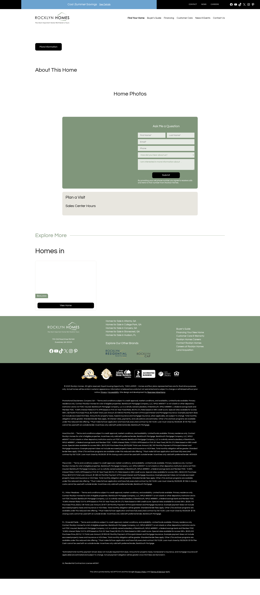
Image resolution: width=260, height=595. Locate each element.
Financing (169, 18)
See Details (104, 4)
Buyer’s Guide (154, 18)
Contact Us (219, 18)
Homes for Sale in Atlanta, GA (121, 321)
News (203, 4)
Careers (215, 4)
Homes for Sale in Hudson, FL (121, 335)
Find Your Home (136, 18)
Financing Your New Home (190, 332)
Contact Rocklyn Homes (188, 343)
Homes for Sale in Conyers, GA (121, 328)
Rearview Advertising (156, 392)
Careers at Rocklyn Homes (190, 346)
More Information (48, 47)
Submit (166, 175)
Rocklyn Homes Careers (188, 339)
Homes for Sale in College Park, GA (123, 324)
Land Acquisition (184, 350)
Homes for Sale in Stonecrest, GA (123, 331)
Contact (193, 4)
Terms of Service (158, 572)
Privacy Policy (141, 572)
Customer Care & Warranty (190, 336)
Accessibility (113, 392)
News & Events (202, 18)
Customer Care (185, 18)
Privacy (104, 392)
